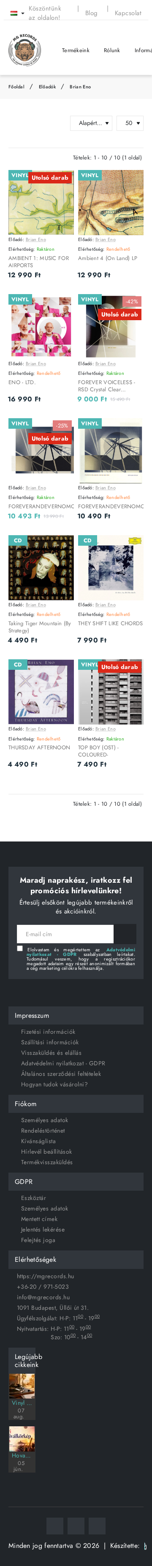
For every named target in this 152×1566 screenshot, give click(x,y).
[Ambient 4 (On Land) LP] (111, 202)
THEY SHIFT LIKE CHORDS (110, 623)
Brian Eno (80, 86)
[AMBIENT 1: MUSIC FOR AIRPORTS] (41, 202)
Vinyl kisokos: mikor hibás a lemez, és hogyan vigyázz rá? (22, 1403)
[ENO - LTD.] (41, 326)
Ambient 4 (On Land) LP (108, 258)
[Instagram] (76, 1526)
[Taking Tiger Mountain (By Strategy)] (41, 567)
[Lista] (27, 123)
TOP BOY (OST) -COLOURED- (98, 751)
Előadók (47, 86)
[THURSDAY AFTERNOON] (41, 692)
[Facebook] (54, 1526)
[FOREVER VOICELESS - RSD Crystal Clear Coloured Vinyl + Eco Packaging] (111, 326)
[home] (16, 87)
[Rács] (12, 123)
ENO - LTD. (22, 382)
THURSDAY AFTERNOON (39, 747)
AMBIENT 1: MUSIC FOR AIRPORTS (38, 262)
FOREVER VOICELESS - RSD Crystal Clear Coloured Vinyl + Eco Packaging (107, 386)
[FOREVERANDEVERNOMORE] (41, 450)
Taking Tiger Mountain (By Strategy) (39, 627)
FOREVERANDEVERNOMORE (41, 506)
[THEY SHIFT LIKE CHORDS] (111, 567)
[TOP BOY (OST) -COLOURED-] (111, 692)
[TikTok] (97, 1526)
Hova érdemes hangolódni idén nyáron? (22, 1455)
